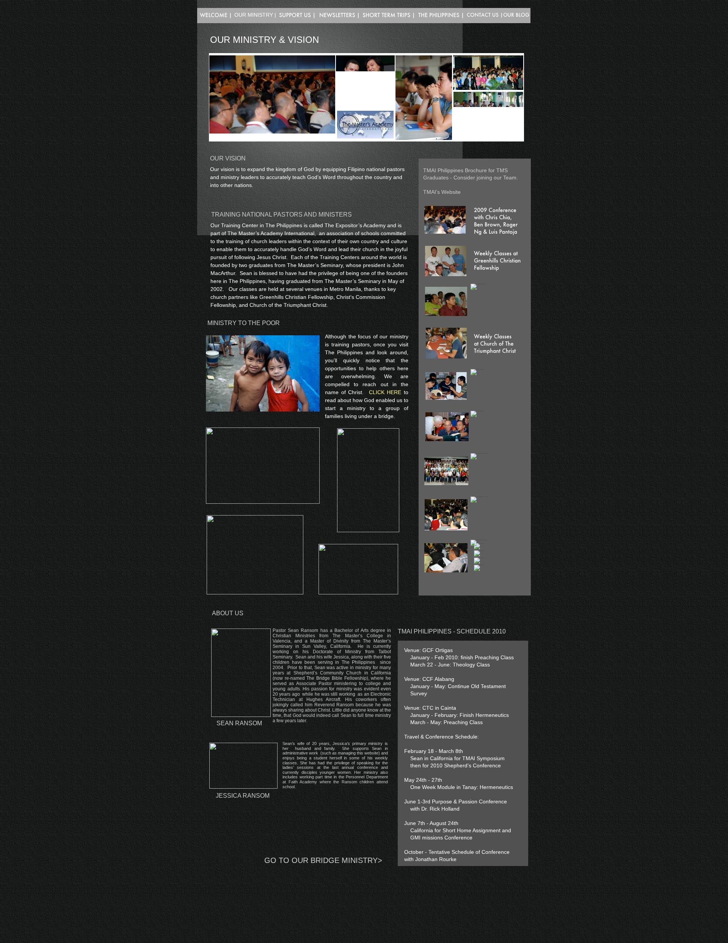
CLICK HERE (385, 392)
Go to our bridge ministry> (323, 860)
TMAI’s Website (442, 192)
